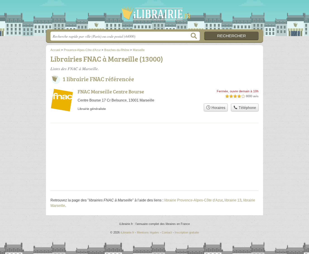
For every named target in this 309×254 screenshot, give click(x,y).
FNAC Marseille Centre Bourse (111, 91)
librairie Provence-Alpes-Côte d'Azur (193, 200)
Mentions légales (148, 232)
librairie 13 (232, 200)
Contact (167, 232)
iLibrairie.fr (154, 16)
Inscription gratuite (187, 232)
